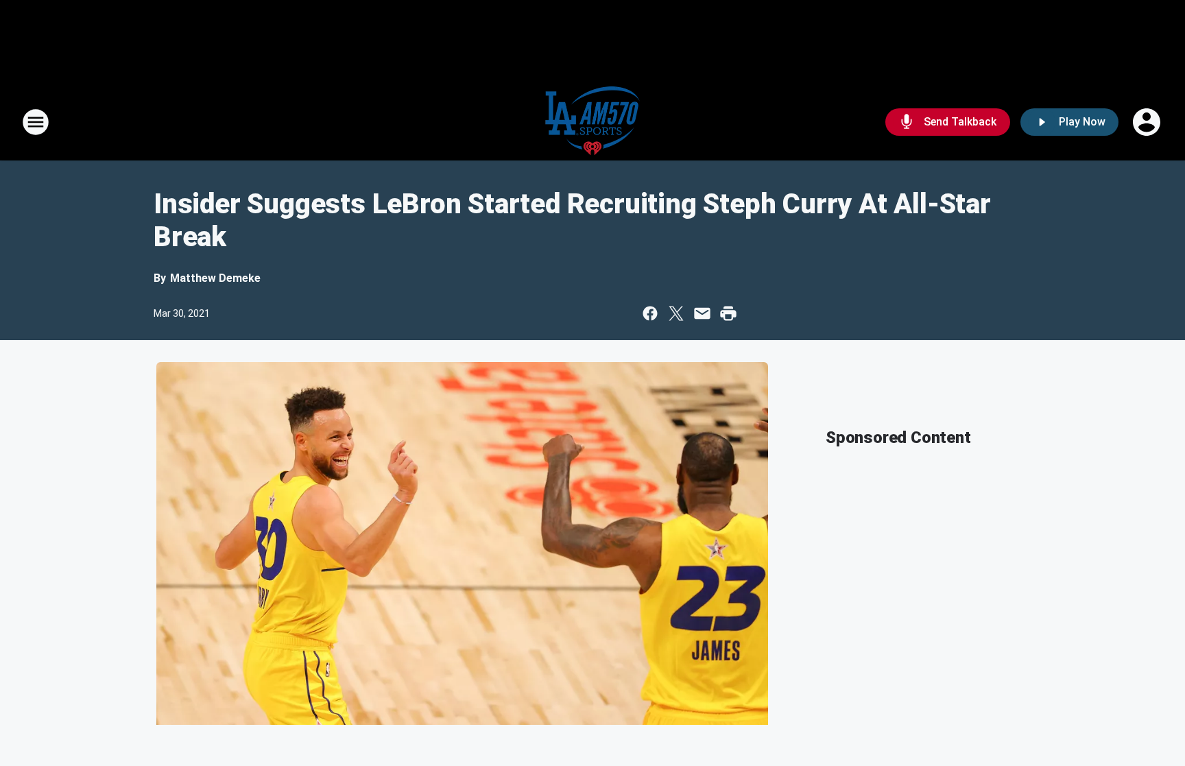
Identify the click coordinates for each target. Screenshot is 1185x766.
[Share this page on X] (676, 313)
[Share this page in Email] (702, 313)
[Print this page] (728, 313)
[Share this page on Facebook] (650, 313)
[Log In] (1148, 122)
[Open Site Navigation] (35, 122)
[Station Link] (592, 122)
